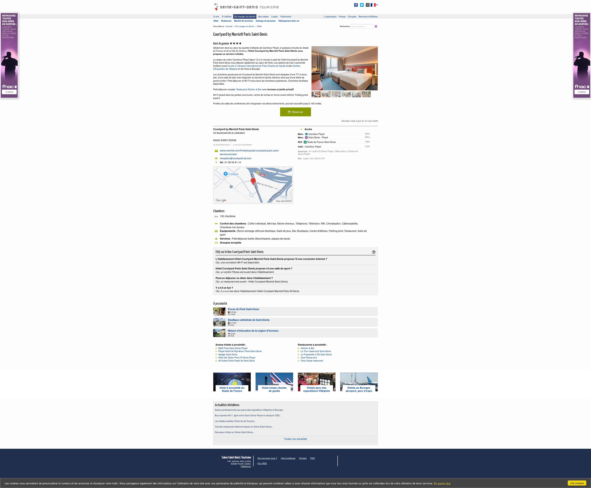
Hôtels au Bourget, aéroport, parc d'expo (359, 389)
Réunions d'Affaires (368, 16)
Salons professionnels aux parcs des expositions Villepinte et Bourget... (250, 409)
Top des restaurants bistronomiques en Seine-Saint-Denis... (244, 426)
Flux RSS (262, 463)
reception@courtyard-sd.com (235, 158)
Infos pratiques (288, 458)
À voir (216, 16)
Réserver (297, 112)
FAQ (312, 458)
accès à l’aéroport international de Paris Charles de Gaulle (257, 65)
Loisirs (274, 16)
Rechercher (345, 26)
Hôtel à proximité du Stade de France (232, 389)
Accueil (229, 26)
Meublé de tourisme (243, 20)
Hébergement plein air (288, 20)
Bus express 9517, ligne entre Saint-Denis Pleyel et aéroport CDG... (248, 415)
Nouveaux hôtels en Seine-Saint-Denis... (235, 432)
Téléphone (246, 466)
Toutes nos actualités (295, 439)
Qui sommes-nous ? (267, 458)
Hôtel (215, 20)
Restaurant (226, 20)
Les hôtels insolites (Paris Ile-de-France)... (235, 421)
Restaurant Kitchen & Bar (248, 89)
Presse (342, 16)
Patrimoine (285, 16)
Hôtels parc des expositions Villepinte (316, 389)
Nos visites (263, 16)
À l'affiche (226, 16)
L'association (330, 16)
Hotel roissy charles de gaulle (274, 389)
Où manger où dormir (244, 16)
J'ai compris (577, 483)
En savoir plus (442, 483)
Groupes (352, 16)
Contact (303, 458)
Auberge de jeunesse (266, 20)
